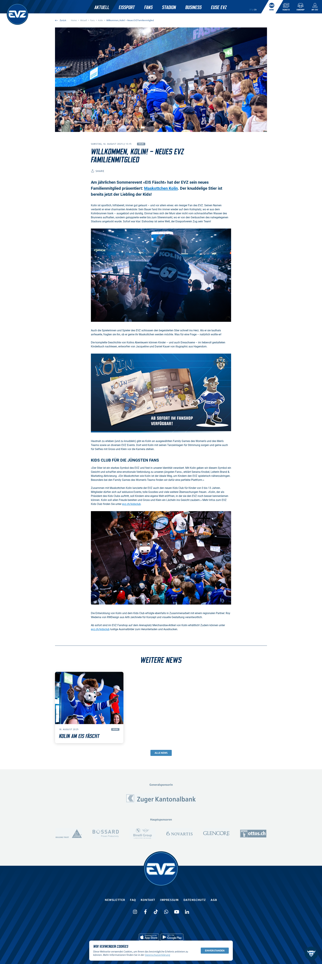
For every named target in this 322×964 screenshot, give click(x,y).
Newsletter (115, 900)
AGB (214, 900)
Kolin (141, 144)
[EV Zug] (17, 14)
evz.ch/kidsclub (131, 504)
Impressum (169, 900)
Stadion (169, 7)
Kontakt (148, 900)
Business (193, 7)
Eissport (127, 7)
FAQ (133, 900)
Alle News (161, 752)
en (255, 10)
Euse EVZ (219, 7)
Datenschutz (194, 900)
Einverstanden (215, 950)
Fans (148, 7)
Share (100, 171)
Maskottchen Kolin (161, 188)
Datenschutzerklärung (157, 954)
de (250, 10)
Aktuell (101, 7)
